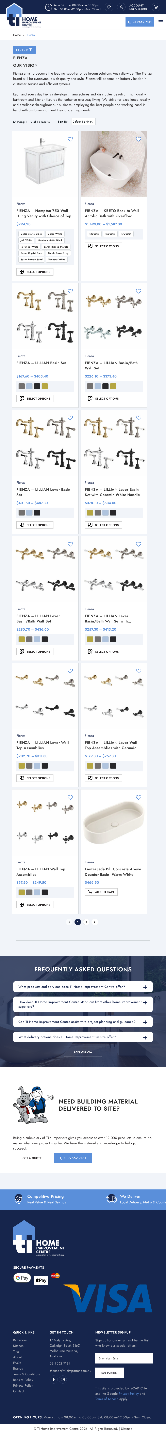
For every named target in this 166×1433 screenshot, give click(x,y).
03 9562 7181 (142, 22)
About (17, 1357)
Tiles (16, 1351)
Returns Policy (23, 1379)
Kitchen (18, 1345)
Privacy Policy (23, 1385)
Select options (38, 272)
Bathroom (20, 1340)
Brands (18, 1368)
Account (136, 5)
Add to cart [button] (104, 892)
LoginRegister (138, 8)
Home (17, 35)
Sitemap (126, 1428)
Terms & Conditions (26, 1374)
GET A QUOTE (32, 1158)
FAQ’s (17, 1362)
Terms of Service (106, 1399)
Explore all (83, 1052)
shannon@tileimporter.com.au (70, 1370)
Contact (18, 1391)
